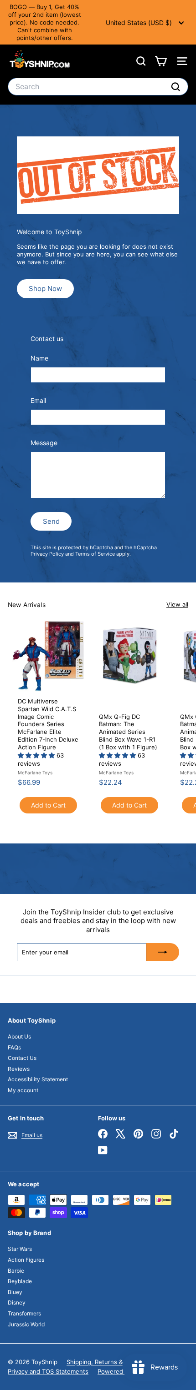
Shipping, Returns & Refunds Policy (116, 1361)
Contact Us (22, 1057)
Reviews (19, 1068)
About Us (19, 1036)
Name (39, 358)
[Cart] (160, 61)
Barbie (16, 1270)
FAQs (14, 1047)
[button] (37, 755)
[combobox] (98, 86)
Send (51, 521)
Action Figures (26, 1259)
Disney (17, 1302)
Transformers (24, 1313)
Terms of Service (95, 554)
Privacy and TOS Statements (48, 1371)
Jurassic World (26, 1324)
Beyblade (20, 1281)
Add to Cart (48, 805)
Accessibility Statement (38, 1079)
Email (38, 400)
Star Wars (20, 1248)
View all (177, 604)
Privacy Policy (47, 554)
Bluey (15, 1292)
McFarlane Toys (35, 772)
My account (23, 1090)
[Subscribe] (162, 952)
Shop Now (45, 288)
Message (44, 443)
